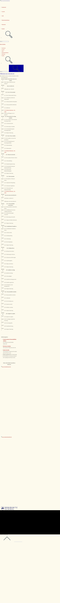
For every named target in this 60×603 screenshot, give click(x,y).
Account (3, 49)
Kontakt (3, 55)
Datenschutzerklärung (5, 52)
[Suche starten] (16, 68)
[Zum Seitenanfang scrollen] (7, 541)
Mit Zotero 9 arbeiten (7, 346)
